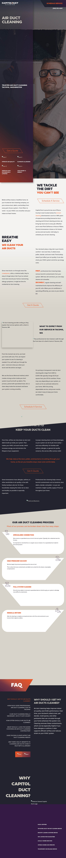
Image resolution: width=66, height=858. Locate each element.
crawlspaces (6, 273)
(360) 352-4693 (57, 8)
